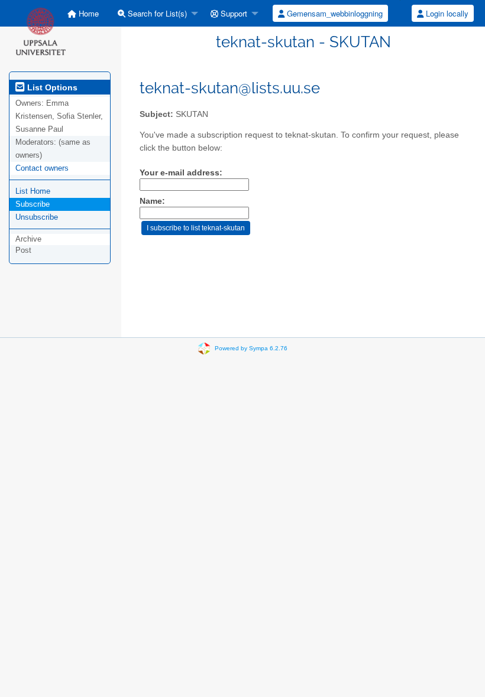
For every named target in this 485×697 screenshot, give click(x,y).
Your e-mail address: (181, 172)
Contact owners (42, 168)
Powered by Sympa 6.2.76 (251, 348)
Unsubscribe (36, 217)
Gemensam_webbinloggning (333, 13)
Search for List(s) (156, 13)
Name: (152, 201)
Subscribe (32, 204)
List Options (51, 87)
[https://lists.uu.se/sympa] (40, 31)
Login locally (445, 13)
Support (232, 13)
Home (87, 13)
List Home (32, 191)
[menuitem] (83, 13)
